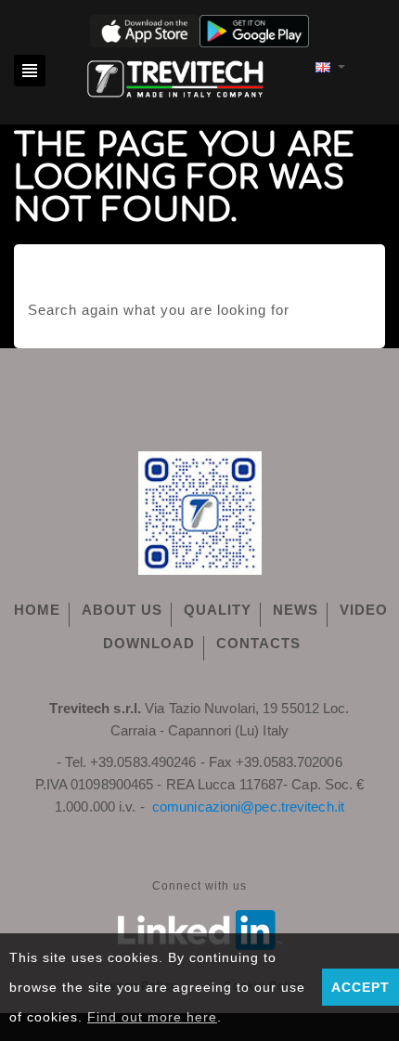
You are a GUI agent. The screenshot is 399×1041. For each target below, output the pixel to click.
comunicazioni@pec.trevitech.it (248, 806)
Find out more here (152, 1016)
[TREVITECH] (175, 76)
